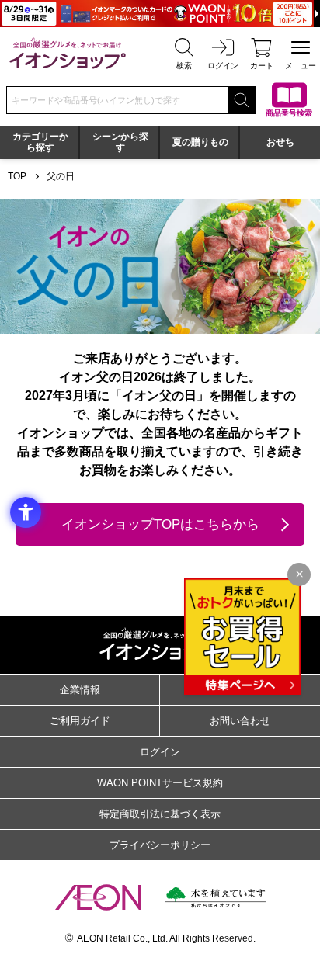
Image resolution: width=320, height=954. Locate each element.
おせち (280, 142)
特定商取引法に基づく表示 (160, 814)
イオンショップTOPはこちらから (160, 524)
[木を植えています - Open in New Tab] (215, 897)
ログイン (160, 752)
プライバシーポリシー (160, 845)
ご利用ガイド (80, 721)
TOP (17, 176)
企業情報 (80, 690)
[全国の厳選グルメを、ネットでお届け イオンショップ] (67, 53)
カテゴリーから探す (40, 142)
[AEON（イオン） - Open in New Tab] (98, 897)
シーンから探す (120, 142)
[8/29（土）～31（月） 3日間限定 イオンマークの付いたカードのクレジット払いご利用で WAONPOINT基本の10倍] (160, 13)
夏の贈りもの (200, 142)
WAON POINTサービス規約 (160, 783)
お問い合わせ (240, 721)
